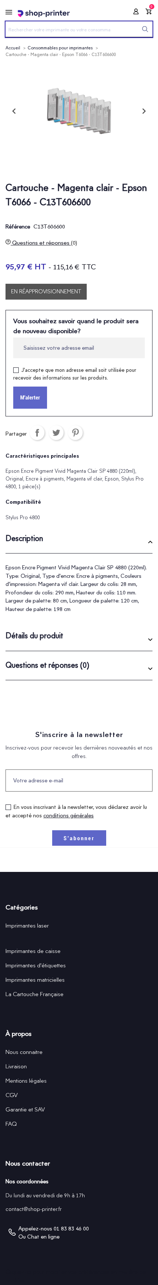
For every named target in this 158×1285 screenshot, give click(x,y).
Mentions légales (26, 1080)
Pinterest (75, 432)
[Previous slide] (14, 111)
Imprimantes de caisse (33, 950)
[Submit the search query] (145, 29)
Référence (18, 226)
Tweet (56, 432)
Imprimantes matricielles (35, 979)
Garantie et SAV (25, 1109)
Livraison (16, 1066)
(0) (74, 243)
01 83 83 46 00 (71, 1228)
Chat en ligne (43, 1236)
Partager (37, 432)
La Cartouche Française (35, 994)
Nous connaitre (24, 1051)
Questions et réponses (44, 242)
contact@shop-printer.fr (34, 1209)
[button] (79, 541)
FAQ (11, 1123)
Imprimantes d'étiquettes (36, 965)
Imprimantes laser (27, 925)
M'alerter (30, 397)
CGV (12, 1095)
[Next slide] (144, 111)
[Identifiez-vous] (134, 13)
